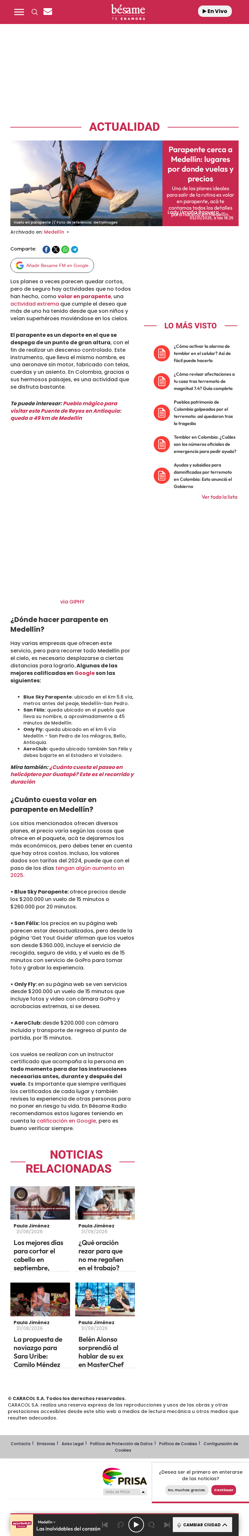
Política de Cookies (178, 1443)
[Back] (105, 1524)
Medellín (54, 232)
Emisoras (46, 1443)
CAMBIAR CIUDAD (201, 1525)
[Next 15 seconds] (152, 1524)
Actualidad (124, 127)
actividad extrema (34, 304)
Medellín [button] (45, 1521)
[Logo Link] (128, 12)
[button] (19, 12)
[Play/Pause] (136, 1524)
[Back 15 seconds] (120, 1524)
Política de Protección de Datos (121, 1443)
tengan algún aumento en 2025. (67, 871)
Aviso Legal (73, 1443)
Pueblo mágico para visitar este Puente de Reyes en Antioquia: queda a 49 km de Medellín (65, 411)
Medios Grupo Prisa (124, 1492)
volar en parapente (84, 296)
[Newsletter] (47, 12)
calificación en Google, (66, 1121)
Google (85, 673)
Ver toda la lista (219, 497)
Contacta (20, 1443)
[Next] (167, 1524)
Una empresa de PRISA (124, 1476)
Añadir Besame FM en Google (57, 265)
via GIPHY (72, 601)
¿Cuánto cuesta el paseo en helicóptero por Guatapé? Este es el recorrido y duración (72, 774)
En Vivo (217, 11)
